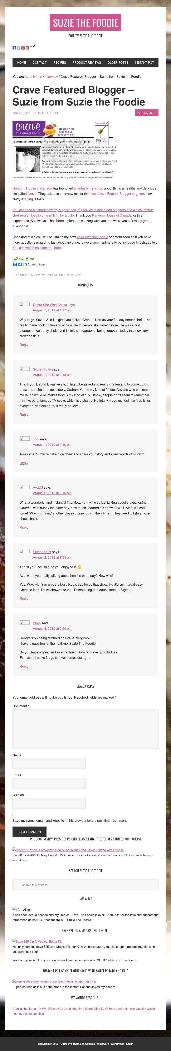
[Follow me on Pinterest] (23, 48)
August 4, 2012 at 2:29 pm (52, 628)
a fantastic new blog (88, 188)
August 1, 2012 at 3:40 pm (52, 444)
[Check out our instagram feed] (27, 48)
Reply (24, 344)
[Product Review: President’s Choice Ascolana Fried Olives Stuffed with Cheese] (68, 850)
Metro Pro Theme (70, 1044)
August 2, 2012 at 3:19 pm (52, 492)
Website (19, 795)
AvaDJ (38, 487)
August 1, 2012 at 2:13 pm (52, 374)
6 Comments (146, 112)
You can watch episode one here (37, 247)
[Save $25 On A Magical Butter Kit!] (37, 941)
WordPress (117, 1044)
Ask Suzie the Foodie (92, 236)
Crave (32, 193)
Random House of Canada (32, 188)
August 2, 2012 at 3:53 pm (52, 557)
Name (17, 755)
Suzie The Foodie (85, 22)
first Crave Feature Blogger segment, (118, 193)
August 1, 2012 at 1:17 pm (52, 310)
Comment (21, 706)
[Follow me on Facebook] (14, 48)
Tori (36, 439)
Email (17, 775)
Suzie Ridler (42, 369)
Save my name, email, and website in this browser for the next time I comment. (70, 820)
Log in (129, 1044)
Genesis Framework (97, 1044)
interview (37, 274)
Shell (37, 623)
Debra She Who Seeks (50, 304)
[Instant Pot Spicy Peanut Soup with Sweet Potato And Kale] (54, 981)
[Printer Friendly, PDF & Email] (24, 259)
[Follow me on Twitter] (18, 48)
